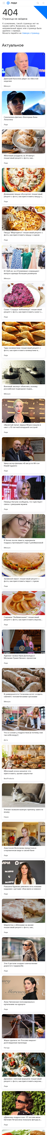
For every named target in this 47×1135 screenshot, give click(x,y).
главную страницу (30, 33)
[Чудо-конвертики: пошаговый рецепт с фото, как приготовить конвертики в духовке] (23, 340)
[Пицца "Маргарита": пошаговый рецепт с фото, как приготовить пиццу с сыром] (23, 224)
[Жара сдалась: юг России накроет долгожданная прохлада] (23, 1032)
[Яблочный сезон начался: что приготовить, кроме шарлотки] (23, 763)
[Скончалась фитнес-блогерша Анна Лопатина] (23, 109)
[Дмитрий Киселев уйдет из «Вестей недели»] (23, 71)
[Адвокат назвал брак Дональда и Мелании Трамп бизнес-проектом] (23, 648)
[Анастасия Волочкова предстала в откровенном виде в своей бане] (23, 840)
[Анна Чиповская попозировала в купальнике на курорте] (23, 994)
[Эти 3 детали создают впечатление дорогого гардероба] (23, 955)
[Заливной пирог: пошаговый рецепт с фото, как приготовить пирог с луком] (23, 571)
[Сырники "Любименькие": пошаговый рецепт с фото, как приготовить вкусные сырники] (23, 609)
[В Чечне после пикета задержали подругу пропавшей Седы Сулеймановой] (23, 532)
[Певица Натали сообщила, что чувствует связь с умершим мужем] (23, 494)
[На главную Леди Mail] (13, 3)
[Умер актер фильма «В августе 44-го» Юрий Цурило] (23, 455)
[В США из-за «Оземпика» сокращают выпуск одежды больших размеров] (23, 263)
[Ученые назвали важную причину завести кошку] (23, 801)
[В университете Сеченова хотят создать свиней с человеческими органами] (23, 686)
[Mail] (8, 3)
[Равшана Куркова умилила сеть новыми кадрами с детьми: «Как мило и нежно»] (23, 878)
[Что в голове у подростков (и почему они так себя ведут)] (23, 724)
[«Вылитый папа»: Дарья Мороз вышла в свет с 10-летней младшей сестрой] (23, 417)
